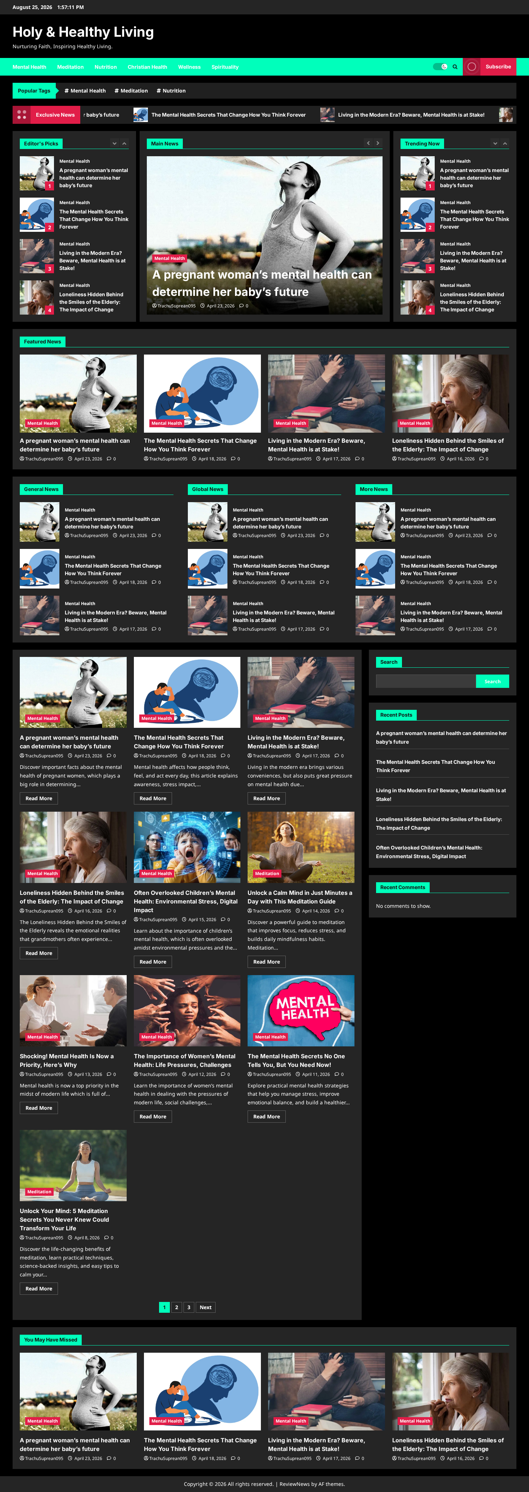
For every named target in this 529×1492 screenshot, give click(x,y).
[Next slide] (124, 142)
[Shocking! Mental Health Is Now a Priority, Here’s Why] (73, 1010)
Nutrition (106, 67)
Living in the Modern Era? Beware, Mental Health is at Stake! (332, 115)
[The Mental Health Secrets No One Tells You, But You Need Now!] (301, 1010)
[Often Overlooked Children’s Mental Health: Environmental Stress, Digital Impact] (187, 847)
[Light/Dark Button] (440, 66)
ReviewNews (295, 1483)
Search (389, 662)
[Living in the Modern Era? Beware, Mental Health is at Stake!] (326, 394)
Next (206, 1307)
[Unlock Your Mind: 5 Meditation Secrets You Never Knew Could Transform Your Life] (73, 1165)
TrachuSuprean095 (177, 306)
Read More (42, 799)
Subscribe (498, 66)
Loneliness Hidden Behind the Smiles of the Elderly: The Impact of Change (37, 297)
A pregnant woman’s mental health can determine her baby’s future (37, 173)
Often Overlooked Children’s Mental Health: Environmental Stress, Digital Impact (418, 297)
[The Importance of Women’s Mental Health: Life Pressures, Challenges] (187, 1010)
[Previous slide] (114, 142)
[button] (455, 67)
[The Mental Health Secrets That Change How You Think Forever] (265, 235)
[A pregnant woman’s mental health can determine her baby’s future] (78, 394)
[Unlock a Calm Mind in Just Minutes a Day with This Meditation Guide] (301, 847)
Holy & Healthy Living (83, 31)
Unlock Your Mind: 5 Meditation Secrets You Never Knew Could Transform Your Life (64, 1219)
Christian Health (147, 67)
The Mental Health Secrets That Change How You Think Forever (149, 115)
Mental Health (29, 67)
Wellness (189, 67)
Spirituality (225, 67)
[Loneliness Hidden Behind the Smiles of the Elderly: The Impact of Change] (450, 394)
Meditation (70, 67)
